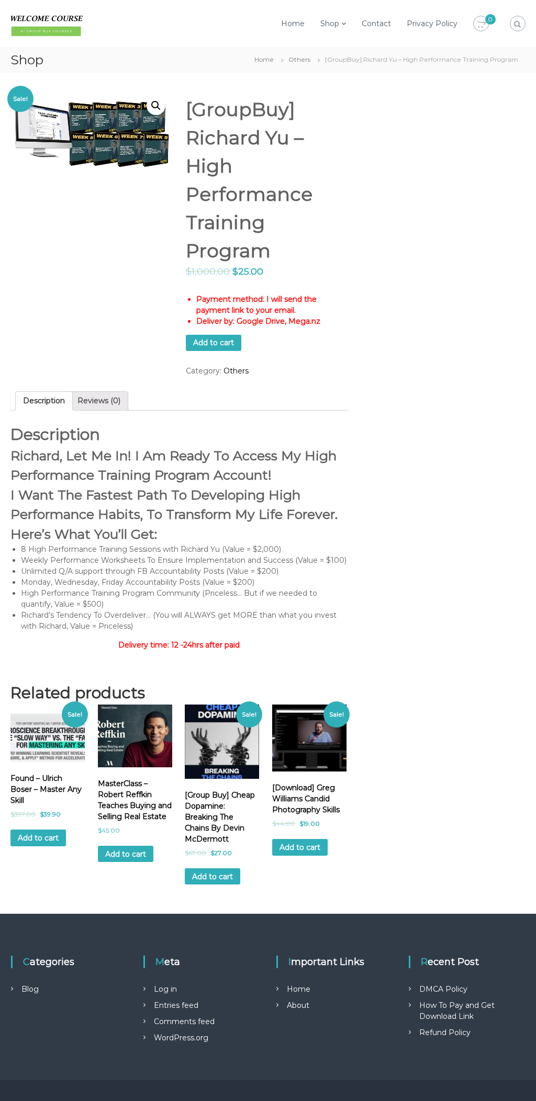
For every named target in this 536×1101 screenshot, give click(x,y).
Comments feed (184, 1021)
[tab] (44, 401)
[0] (481, 24)
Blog (30, 989)
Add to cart (213, 342)
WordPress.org (181, 1037)
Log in (165, 989)
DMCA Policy (443, 989)
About (298, 1005)
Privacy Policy (432, 23)
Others (299, 59)
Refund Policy (445, 1032)
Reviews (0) (98, 400)
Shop (329, 23)
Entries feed (176, 1005)
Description (44, 400)
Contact (376, 23)
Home (293, 23)
